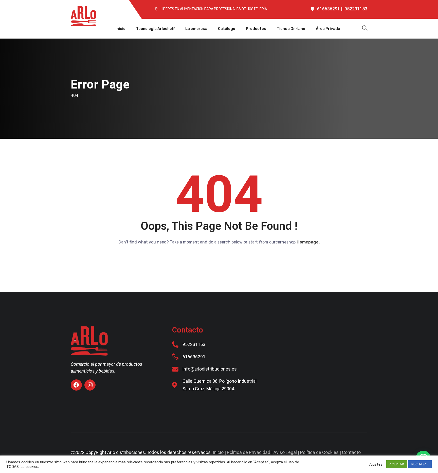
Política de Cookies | (321, 452)
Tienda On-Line (291, 28)
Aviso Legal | (286, 452)
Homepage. (308, 242)
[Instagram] (90, 385)
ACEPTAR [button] (396, 464)
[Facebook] (76, 385)
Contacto (351, 452)
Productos (256, 28)
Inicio (120, 28)
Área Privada (328, 28)
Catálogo (226, 28)
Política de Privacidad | (250, 452)
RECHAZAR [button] (420, 464)
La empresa (196, 28)
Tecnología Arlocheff (155, 28)
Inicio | (220, 452)
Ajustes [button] (375, 464)
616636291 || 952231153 (342, 9)
